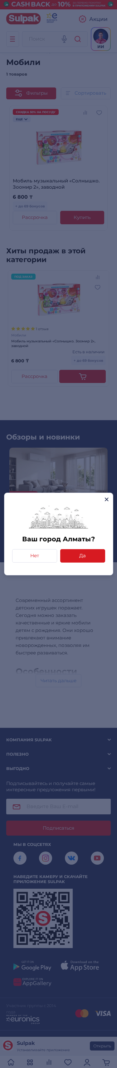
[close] (106, 499)
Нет (34, 556)
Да (82, 556)
